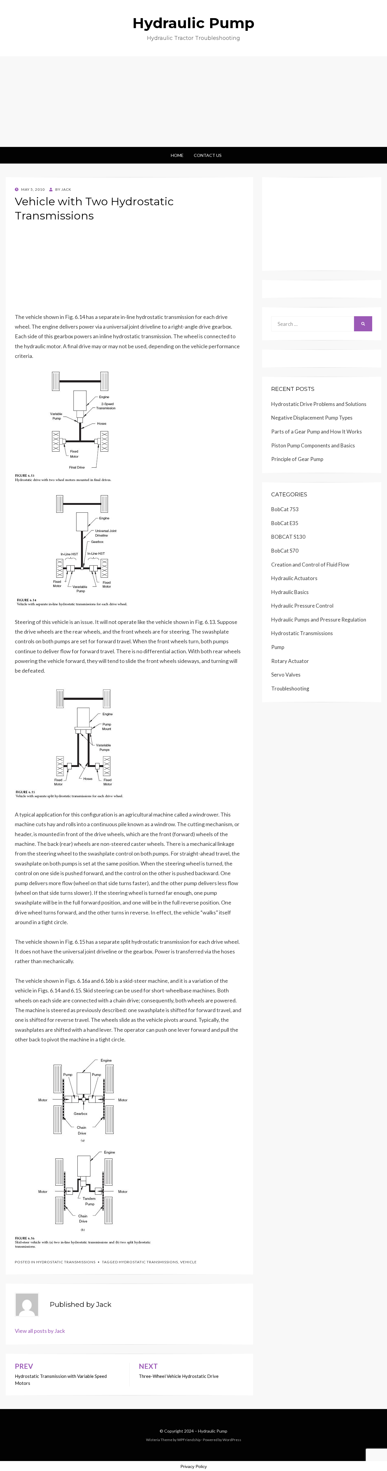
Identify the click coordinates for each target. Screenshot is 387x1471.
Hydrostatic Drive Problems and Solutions (318, 404)
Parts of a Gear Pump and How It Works (316, 431)
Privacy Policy (193, 1466)
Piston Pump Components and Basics (313, 445)
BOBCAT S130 (288, 537)
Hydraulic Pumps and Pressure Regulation (318, 619)
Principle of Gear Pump (297, 459)
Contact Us (208, 155)
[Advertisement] (193, 101)
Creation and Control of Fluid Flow (310, 564)
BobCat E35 (284, 523)
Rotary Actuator (290, 661)
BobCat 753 (285, 509)
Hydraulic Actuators (294, 578)
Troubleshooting (290, 688)
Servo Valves (286, 674)
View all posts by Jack (40, 1330)
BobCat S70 (284, 550)
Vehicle (188, 1262)
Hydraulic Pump (193, 23)
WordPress (232, 1439)
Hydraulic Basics (290, 592)
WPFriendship (188, 1439)
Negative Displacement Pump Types (312, 417)
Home (177, 155)
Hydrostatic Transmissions (66, 1262)
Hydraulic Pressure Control (302, 605)
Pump (277, 647)
